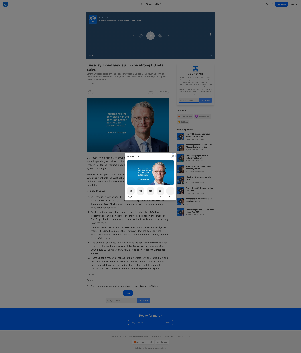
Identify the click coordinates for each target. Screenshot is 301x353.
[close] (173, 156)
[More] (170, 191)
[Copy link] (131, 191)
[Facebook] (140, 191)
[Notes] (160, 191)
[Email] (150, 191)
